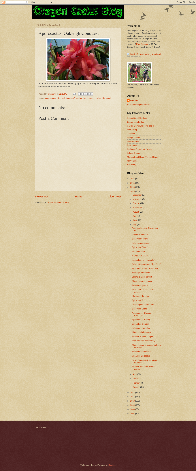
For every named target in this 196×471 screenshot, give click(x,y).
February (137, 383)
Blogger (111, 465)
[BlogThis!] (82, 94)
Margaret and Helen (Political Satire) (143, 157)
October (136, 203)
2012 (132, 392)
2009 (132, 405)
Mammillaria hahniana (141, 332)
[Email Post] (74, 94)
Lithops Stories (133, 153)
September (138, 207)
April (135, 374)
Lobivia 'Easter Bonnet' (142, 277)
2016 (132, 179)
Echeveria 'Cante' (139, 309)
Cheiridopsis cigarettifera (143, 305)
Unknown (134, 100)
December (137, 195)
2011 (132, 397)
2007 (132, 413)
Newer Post (42, 196)
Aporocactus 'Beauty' (141, 319)
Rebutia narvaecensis (141, 351)
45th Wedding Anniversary (143, 341)
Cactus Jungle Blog (135, 122)
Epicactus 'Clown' (139, 247)
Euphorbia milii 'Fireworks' (143, 260)
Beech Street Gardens (137, 118)
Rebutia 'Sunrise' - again (142, 336)
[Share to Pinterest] (91, 94)
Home (78, 196)
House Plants (133, 141)
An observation (138, 251)
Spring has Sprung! (140, 324)
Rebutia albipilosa (140, 285)
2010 (132, 401)
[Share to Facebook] (88, 94)
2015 (132, 183)
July (135, 216)
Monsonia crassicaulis (142, 281)
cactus (79, 98)
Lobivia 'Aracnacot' (140, 235)
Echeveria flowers (140, 239)
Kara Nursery (88, 98)
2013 (132, 191)
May (135, 224)
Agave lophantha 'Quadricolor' (145, 268)
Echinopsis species (140, 243)
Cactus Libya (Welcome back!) (140, 126)
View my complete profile (138, 104)
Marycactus (132, 161)
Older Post (114, 196)
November (137, 199)
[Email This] (79, 94)
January (136, 387)
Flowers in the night (140, 296)
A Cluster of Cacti (140, 256)
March (136, 378)
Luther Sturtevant (103, 98)
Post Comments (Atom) (58, 202)
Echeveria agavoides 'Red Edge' (146, 264)
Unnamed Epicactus (141, 356)
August (136, 212)
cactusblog (132, 130)
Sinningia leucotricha (141, 273)
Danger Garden (133, 137)
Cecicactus (132, 133)
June (135, 220)
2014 (132, 187)
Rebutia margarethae (141, 328)
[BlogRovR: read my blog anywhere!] (144, 54)
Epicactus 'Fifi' (138, 300)
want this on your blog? (134, 56)
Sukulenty (131, 165)
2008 (132, 409)
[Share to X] (85, 94)
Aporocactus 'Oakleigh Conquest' (60, 98)
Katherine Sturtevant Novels (139, 149)
